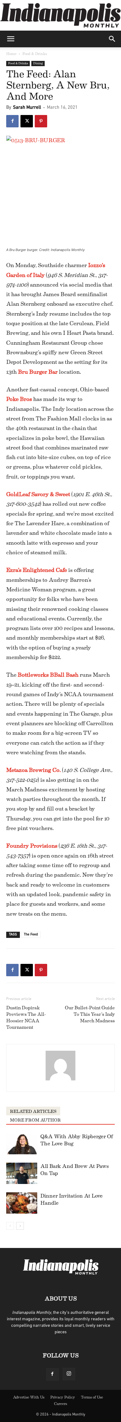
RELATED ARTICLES (33, 1111)
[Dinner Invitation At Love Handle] (21, 1203)
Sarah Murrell (27, 107)
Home (11, 54)
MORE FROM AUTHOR (35, 1120)
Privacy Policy (62, 1397)
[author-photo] (60, 1081)
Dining (38, 63)
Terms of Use (92, 1397)
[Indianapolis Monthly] (60, 15)
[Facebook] (12, 121)
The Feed (31, 934)
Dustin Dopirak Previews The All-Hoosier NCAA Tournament (26, 1018)
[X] (26, 121)
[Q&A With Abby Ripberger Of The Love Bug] (21, 1143)
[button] (10, 39)
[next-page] (20, 1226)
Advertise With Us (28, 1397)
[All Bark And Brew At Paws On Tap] (21, 1173)
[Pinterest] (41, 121)
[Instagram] (69, 1374)
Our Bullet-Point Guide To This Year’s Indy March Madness (90, 1014)
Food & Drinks (34, 54)
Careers (60, 1404)
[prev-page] (10, 1226)
